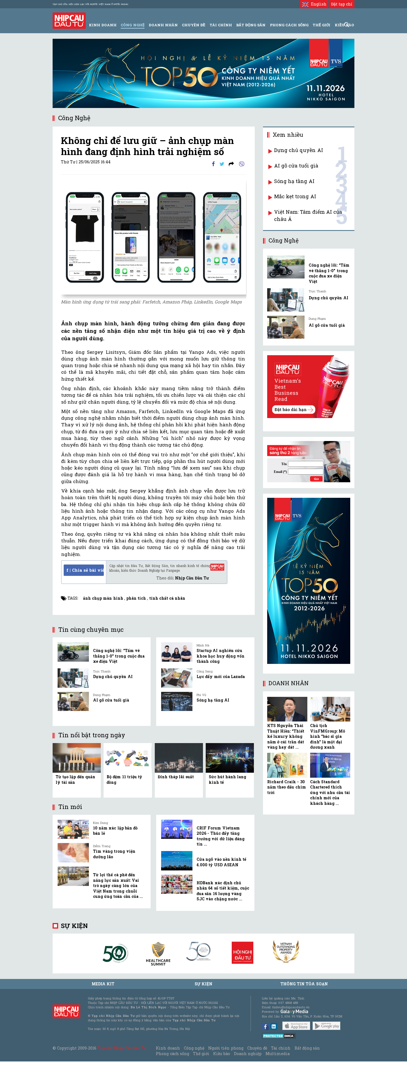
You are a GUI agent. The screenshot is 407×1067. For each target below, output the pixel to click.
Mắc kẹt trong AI (295, 196)
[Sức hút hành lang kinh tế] (230, 757)
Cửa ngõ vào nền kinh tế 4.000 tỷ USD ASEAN (221, 862)
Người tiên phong (225, 1048)
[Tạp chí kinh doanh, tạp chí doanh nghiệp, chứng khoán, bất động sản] (69, 20)
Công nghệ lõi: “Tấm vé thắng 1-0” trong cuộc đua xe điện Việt (119, 656)
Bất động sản (251, 24)
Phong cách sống (172, 1053)
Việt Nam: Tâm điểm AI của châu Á (308, 215)
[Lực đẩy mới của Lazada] (176, 678)
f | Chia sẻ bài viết (85, 570)
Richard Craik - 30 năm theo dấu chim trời (286, 787)
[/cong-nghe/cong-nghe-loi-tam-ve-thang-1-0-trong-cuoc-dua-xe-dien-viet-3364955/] (286, 267)
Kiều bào (221, 1053)
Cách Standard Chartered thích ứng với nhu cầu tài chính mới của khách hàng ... (330, 792)
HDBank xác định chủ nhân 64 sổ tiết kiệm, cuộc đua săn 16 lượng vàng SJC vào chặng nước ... (223, 891)
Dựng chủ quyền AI (113, 676)
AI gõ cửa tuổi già (111, 700)
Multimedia (278, 1053)
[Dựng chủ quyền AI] (73, 678)
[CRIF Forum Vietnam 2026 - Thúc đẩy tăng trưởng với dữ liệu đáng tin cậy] (176, 829)
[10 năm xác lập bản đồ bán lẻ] (73, 829)
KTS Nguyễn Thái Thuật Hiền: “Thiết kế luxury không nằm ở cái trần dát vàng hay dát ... (285, 736)
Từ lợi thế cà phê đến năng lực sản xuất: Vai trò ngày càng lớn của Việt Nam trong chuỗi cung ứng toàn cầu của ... (118, 885)
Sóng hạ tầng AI (213, 700)
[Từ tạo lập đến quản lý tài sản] (77, 757)
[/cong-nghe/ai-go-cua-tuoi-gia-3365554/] (286, 327)
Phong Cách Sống (289, 24)
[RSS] (231, 163)
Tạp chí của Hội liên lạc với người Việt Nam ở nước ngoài (90, 4)
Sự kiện (74, 926)
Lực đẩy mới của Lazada (221, 676)
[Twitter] (222, 163)
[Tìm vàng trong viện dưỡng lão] (73, 852)
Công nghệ (194, 1048)
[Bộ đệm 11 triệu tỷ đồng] (128, 757)
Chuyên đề (193, 24)
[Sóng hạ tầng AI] (176, 701)
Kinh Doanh (103, 24)
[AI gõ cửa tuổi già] (73, 701)
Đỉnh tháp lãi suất (176, 776)
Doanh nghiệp (248, 1053)
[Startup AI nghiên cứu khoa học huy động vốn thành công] (176, 652)
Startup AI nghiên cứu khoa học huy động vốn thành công (220, 656)
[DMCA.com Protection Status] (279, 1036)
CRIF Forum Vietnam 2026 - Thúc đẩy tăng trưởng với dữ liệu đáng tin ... (220, 836)
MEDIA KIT (103, 983)
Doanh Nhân (163, 24)
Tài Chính (221, 24)
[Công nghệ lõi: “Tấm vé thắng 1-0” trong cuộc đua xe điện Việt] (73, 652)
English (317, 4)
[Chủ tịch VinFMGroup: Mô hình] (330, 709)
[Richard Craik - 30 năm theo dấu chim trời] (287, 765)
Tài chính (280, 1048)
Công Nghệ (132, 24)
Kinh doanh (168, 1048)
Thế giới (321, 24)
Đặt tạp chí (341, 4)
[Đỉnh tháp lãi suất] (179, 757)
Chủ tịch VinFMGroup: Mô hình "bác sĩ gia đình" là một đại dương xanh (327, 736)
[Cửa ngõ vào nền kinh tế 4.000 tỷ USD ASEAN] (176, 860)
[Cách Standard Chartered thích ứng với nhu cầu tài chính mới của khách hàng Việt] (330, 765)
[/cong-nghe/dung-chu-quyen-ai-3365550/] (286, 299)
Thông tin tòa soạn (304, 983)
